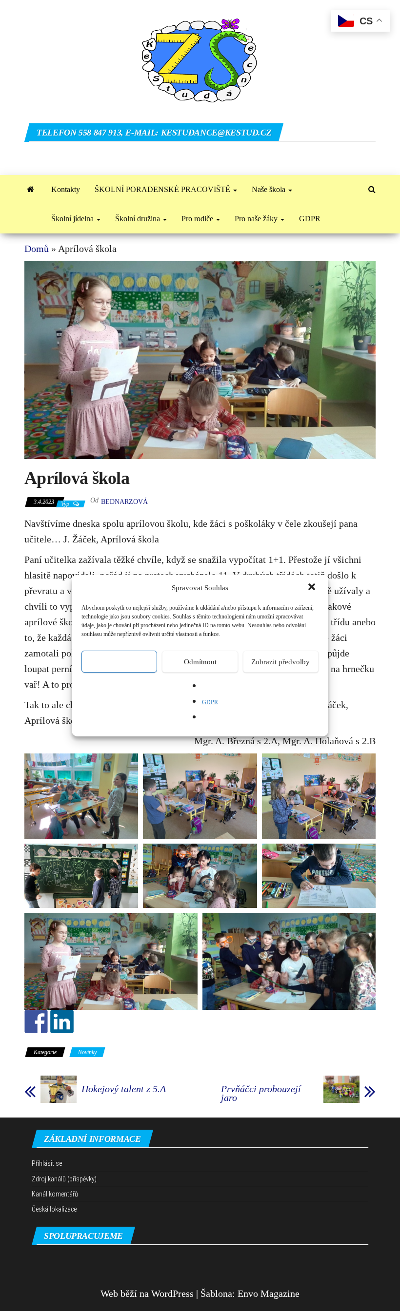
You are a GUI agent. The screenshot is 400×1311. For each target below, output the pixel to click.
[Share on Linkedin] (62, 1021)
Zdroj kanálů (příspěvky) (64, 1179)
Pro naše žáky (257, 218)
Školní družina (138, 218)
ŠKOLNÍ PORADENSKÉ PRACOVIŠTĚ (163, 189)
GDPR (210, 702)
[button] (313, 588)
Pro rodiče (198, 218)
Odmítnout (200, 662)
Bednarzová (124, 501)
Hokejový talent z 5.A (123, 1088)
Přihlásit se (47, 1163)
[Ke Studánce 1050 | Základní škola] (30, 189)
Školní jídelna (73, 218)
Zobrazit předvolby (280, 662)
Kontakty (65, 189)
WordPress (172, 1293)
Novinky (87, 1052)
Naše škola (269, 189)
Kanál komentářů (55, 1194)
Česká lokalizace (54, 1209)
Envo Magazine (269, 1293)
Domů (36, 248)
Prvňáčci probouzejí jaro (261, 1093)
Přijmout (119, 662)
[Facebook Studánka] (36, 1021)
